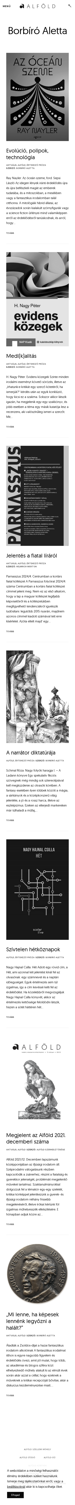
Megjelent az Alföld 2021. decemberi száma (36, 1138)
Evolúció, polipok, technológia (27, 154)
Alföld (22, 165)
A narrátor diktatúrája (30, 752)
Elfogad (15, 1494)
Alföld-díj (49, 1457)
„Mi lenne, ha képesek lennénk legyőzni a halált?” (32, 1321)
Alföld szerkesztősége (51, 1149)
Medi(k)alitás (21, 355)
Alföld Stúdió (27, 1457)
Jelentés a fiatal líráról (31, 555)
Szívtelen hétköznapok (33, 949)
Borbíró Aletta (25, 168)
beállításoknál (16, 1487)
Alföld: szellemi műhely (37, 1449)
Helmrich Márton (26, 566)
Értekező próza (36, 165)
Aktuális (11, 165)
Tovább (10, 233)
